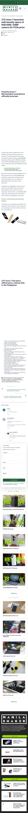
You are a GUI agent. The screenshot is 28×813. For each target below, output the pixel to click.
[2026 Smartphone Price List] (14, 607)
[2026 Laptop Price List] (14, 648)
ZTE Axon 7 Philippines (6, 379)
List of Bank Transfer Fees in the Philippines (12, 636)
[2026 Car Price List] (14, 687)
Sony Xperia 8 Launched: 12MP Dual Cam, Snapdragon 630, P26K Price (19, 794)
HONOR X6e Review (8, 529)
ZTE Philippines (17, 381)
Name (4, 462)
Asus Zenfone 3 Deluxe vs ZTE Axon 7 (12, 168)
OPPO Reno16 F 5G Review (10, 568)
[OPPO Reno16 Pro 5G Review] (14, 540)
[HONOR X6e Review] (14, 520)
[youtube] (18, 3)
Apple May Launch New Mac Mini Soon (18, 750)
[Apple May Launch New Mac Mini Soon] (7, 751)
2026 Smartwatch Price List (10, 675)
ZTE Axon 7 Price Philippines (17, 379)
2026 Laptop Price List (9, 656)
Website (4, 473)
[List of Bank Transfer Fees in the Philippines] (14, 627)
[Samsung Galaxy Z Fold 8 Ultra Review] (14, 501)
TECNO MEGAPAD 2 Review (10, 587)
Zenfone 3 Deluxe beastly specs (11, 169)
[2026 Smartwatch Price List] (14, 667)
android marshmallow (8, 377)
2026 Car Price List (8, 695)
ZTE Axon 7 (3, 378)
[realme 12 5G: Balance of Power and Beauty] (7, 742)
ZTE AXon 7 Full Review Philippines (14, 378)
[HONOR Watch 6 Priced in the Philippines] (7, 771)
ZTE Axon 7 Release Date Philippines (8, 380)
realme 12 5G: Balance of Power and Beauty (18, 742)
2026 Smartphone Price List (10, 615)
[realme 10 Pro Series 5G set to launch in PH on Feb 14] (7, 785)
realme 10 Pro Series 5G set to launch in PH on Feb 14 (19, 785)
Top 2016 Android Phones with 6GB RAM (13, 170)
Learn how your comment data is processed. (13, 484)
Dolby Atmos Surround (19, 377)
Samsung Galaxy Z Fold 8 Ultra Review (13, 509)
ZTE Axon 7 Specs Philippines (7, 381)
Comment (5, 452)
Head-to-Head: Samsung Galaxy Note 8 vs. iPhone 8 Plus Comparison (19, 805)
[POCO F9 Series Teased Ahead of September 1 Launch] (7, 761)
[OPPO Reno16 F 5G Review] (14, 560)
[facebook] (10, 3)
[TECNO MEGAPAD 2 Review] (14, 579)
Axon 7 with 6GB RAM (20, 158)
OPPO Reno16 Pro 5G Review (11, 548)
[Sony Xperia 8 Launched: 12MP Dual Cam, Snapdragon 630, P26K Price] (7, 795)
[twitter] (13, 3)
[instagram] (15, 3)
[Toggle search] (25, 8)
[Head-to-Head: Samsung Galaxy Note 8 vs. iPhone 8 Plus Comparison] (7, 806)
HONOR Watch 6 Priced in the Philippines (17, 770)
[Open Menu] (20, 8)
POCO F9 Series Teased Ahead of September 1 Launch (18, 761)
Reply (8, 414)
